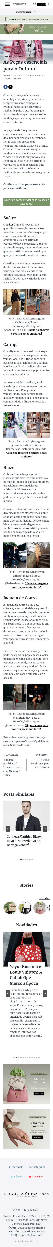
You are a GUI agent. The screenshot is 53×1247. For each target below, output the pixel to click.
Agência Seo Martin (26, 1241)
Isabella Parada (14, 75)
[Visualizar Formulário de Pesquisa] (49, 4)
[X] (10, 87)
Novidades (19, 57)
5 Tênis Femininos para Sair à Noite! (40, 761)
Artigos (7, 57)
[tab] (21, 859)
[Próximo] (45, 829)
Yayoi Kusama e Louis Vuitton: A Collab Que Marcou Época (26, 975)
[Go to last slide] (8, 829)
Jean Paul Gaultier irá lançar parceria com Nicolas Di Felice (12, 765)
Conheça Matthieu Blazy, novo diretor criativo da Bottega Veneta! (24, 841)
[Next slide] (45, 993)
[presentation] (26, 816)
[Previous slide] (8, 993)
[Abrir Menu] (7, 4)
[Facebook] (5, 87)
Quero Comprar (23, 12)
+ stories (44, 898)
